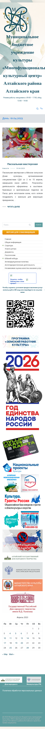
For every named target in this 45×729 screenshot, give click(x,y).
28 (28, 648)
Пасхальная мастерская (22, 164)
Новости (5, 168)
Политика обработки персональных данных (22, 690)
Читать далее (13, 207)
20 (22, 643)
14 (28, 638)
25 (10, 648)
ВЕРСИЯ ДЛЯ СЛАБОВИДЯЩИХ (20, 232)
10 (5, 638)
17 (5, 643)
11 (10, 638)
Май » (11, 654)
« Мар (5, 654)
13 (22, 638)
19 (16, 643)
